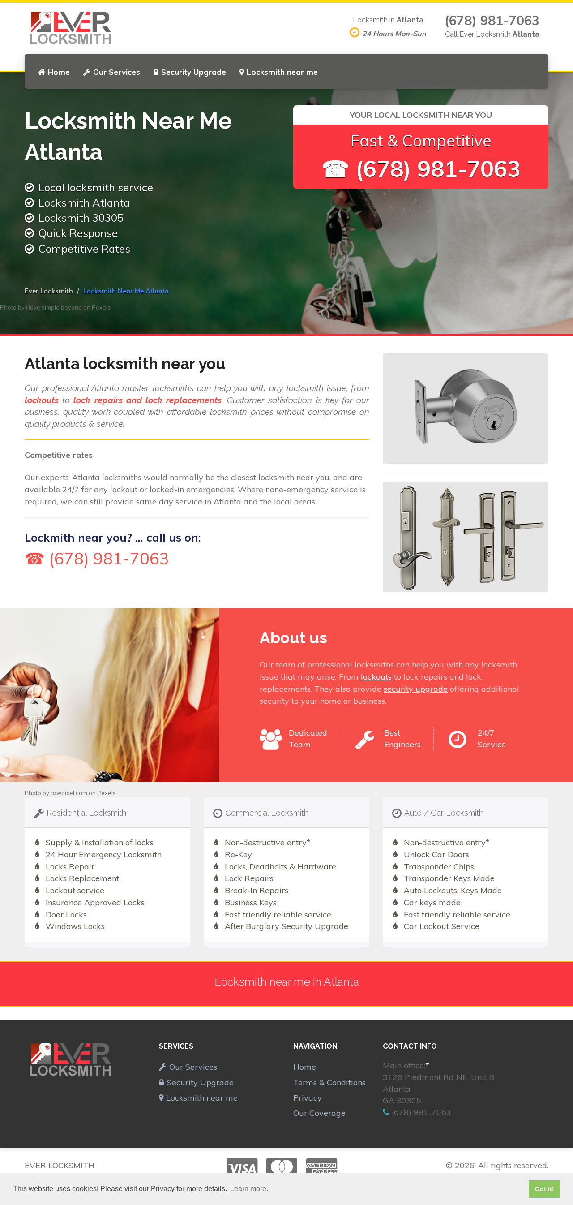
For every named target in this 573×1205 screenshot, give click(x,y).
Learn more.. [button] (250, 1188)
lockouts (376, 676)
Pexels (101, 307)
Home (59, 72)
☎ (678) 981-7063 (421, 169)
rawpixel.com (69, 792)
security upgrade (416, 689)
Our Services (116, 72)
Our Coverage (319, 1113)
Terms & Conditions (329, 1082)
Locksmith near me (282, 72)
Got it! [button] (544, 1188)
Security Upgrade (193, 72)
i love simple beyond (54, 307)
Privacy (307, 1098)
